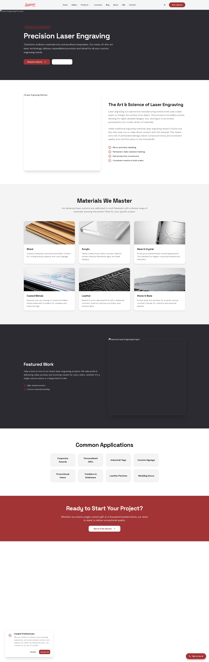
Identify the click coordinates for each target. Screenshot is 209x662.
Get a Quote (177, 5)
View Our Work (62, 62)
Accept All (45, 652)
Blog (107, 5)
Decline (33, 652)
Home (65, 5)
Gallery (74, 5)
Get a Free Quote (102, 528)
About (115, 5)
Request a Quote (35, 62)
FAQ (123, 5)
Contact (132, 5)
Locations (98, 5)
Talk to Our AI (197, 656)
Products (84, 5)
